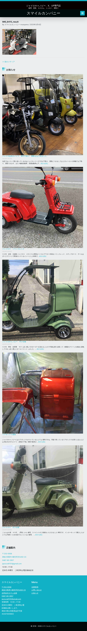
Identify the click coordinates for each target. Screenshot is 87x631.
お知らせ (34, 593)
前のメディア (8, 62)
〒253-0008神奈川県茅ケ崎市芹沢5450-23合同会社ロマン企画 (14, 590)
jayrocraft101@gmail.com (12, 564)
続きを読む (44, 163)
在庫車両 (34, 587)
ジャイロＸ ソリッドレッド (13, 249)
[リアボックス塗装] (42, 393)
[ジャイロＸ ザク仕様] (42, 485)
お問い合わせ (36, 590)
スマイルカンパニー (43, 13)
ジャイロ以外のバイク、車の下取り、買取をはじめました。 (25, 156)
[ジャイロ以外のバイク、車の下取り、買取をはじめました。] (42, 114)
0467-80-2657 (8, 560)
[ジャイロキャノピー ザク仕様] (42, 300)
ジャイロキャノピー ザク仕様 (14, 342)
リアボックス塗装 (9, 434)
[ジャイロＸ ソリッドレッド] (42, 207)
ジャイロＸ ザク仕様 (10, 527)
